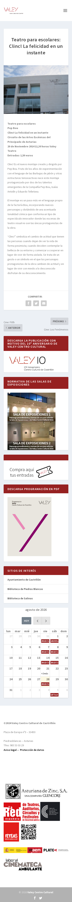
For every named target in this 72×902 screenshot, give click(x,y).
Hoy (26, 620)
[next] (46, 621)
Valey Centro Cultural (40, 892)
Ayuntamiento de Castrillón (24, 579)
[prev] (37, 621)
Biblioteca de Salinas (20, 598)
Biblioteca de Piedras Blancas (25, 589)
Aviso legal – (12, 750)
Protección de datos (32, 750)
